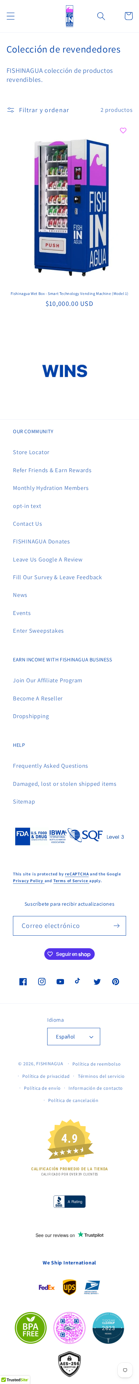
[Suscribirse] (116, 926)
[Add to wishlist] (123, 130)
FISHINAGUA (49, 1063)
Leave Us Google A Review (48, 559)
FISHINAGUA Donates (41, 541)
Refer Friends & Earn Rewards (52, 470)
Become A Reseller (38, 698)
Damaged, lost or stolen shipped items (65, 783)
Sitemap (24, 801)
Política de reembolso (96, 1064)
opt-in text (27, 506)
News (20, 595)
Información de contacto (96, 1088)
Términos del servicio (101, 1076)
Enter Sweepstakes (38, 630)
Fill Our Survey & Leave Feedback (57, 577)
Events (22, 613)
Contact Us (27, 523)
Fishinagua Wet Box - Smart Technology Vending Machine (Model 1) (70, 293)
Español (65, 1036)
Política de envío (42, 1088)
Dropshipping (31, 716)
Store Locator (31, 452)
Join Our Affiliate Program (47, 680)
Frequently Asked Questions (50, 765)
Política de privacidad (46, 1076)
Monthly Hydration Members (51, 488)
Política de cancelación (73, 1100)
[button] (10, 16)
